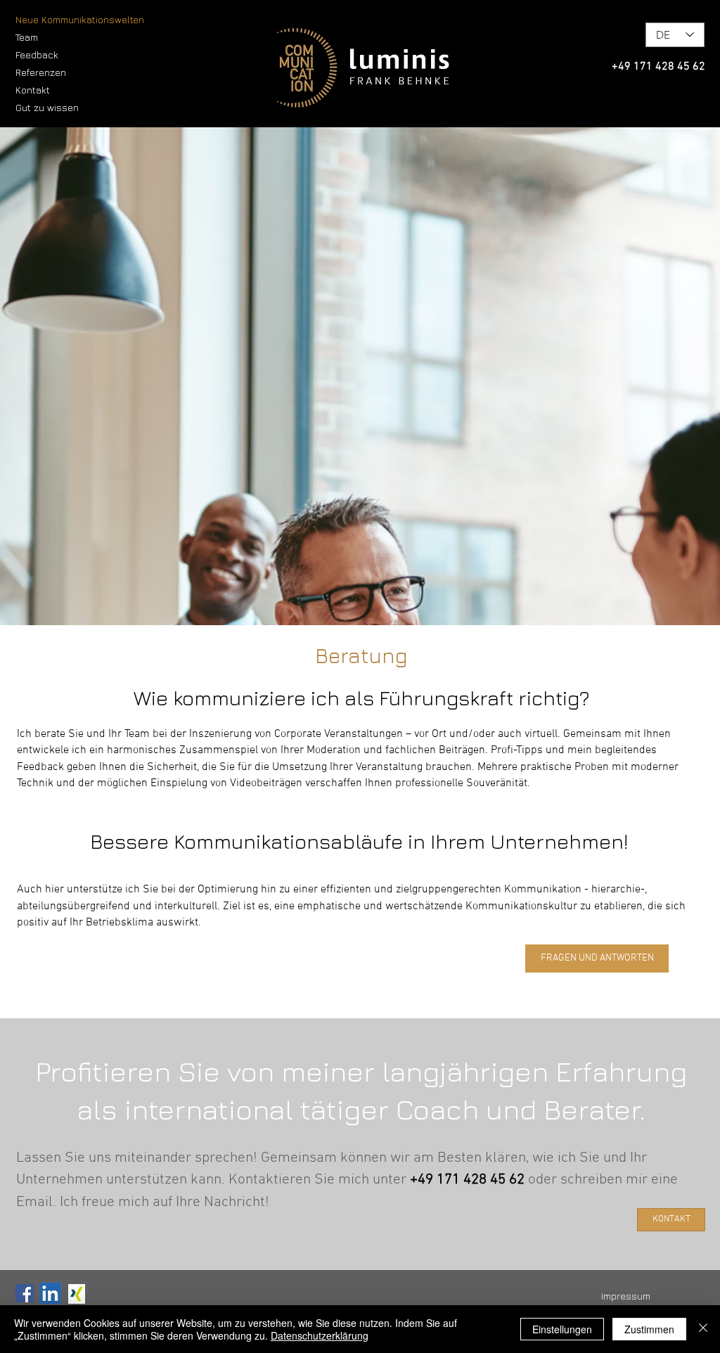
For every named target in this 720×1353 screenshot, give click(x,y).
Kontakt (32, 90)
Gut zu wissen (47, 107)
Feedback (36, 54)
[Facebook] (24, 1293)
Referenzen (40, 72)
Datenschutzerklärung (319, 1335)
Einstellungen (562, 1329)
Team (26, 37)
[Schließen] (703, 1329)
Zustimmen (649, 1329)
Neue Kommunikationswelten (79, 19)
